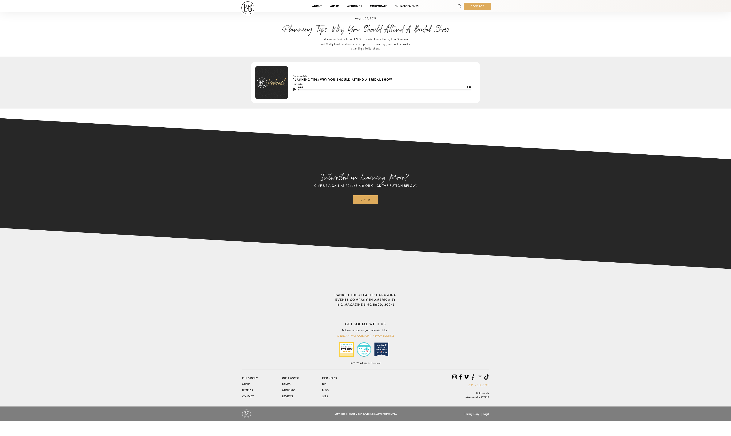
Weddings (354, 6)
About (317, 6)
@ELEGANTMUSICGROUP (353, 336)
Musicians (288, 390)
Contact (477, 6)
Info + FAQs (329, 378)
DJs (324, 384)
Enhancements (407, 6)
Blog (325, 390)
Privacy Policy (471, 414)
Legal (486, 414)
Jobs (325, 396)
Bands (286, 384)
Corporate (378, 6)
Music (334, 6)
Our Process (290, 378)
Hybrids (247, 390)
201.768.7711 (355, 185)
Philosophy (250, 378)
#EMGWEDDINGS (383, 336)
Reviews (287, 396)
